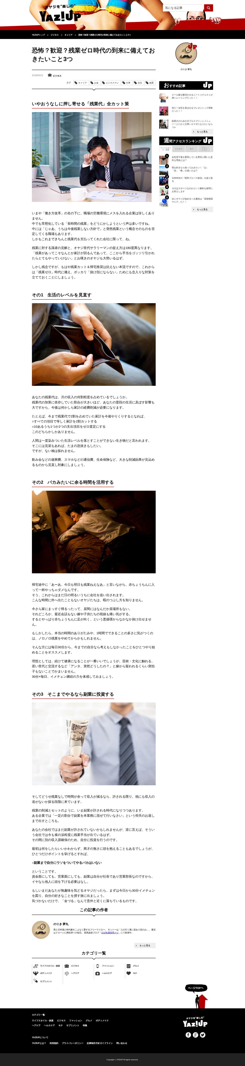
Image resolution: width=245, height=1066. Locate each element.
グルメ (136, 966)
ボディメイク (46, 973)
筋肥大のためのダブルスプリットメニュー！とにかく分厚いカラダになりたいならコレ (192, 124)
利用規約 (54, 1043)
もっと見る (145, 945)
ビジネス (75, 966)
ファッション (108, 966)
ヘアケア (75, 973)
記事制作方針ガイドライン (100, 1043)
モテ (135, 973)
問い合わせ (121, 1043)
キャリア (82, 83)
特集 (85, 1025)
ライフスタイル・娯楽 (50, 966)
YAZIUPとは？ (39, 1043)
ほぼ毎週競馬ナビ (110, 932)
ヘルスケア (107, 973)
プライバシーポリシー (72, 1043)
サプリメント (46, 981)
